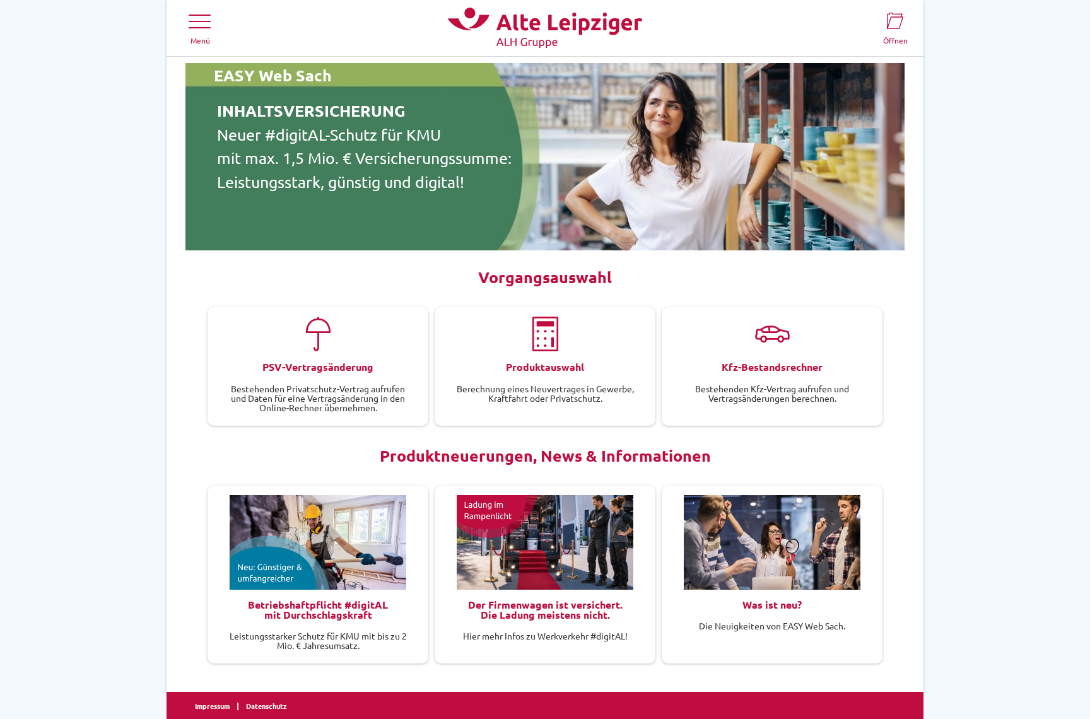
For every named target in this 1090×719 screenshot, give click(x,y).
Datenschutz (266, 706)
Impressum (212, 706)
